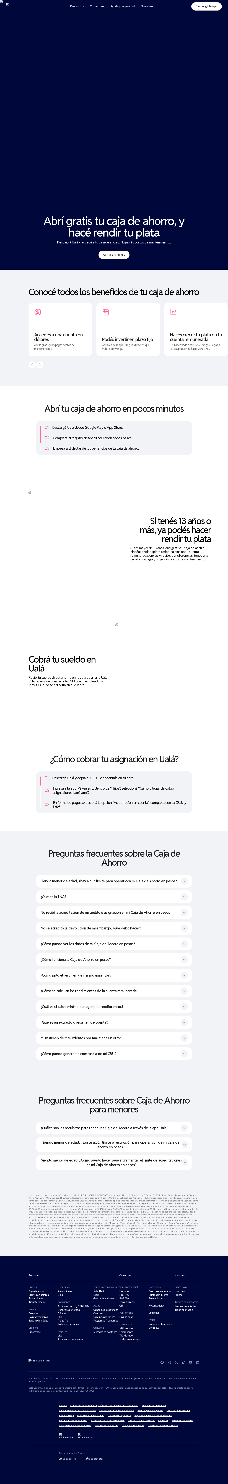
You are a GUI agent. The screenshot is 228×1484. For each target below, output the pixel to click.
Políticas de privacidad (154, 1405)
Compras (33, 1313)
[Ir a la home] (19, 6)
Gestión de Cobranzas (106, 1425)
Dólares (62, 1313)
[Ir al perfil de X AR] (176, 1362)
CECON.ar (163, 1420)
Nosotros (147, 6)
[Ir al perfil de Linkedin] (198, 1362)
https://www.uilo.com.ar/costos (94, 1220)
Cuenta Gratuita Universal (141, 1420)
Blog (96, 1295)
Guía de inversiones (103, 1298)
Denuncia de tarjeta (104, 1317)
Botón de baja (66, 1415)
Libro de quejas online (178, 1410)
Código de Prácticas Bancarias (75, 1425)
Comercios (97, 6)
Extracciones (35, 1298)
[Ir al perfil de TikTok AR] (183, 1362)
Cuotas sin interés (158, 1295)
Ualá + (61, 1295)
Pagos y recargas (38, 1317)
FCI (60, 1317)
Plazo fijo (63, 1320)
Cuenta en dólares (38, 1295)
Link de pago (126, 1317)
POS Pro (124, 1295)
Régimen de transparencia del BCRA (153, 1415)
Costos (63, 1405)
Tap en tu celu (127, 1302)
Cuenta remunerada (69, 1309)
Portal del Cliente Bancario (73, 1420)
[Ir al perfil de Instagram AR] (169, 1362)
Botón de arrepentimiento (90, 1415)
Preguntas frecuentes (105, 1320)
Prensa (178, 1295)
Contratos (99, 1313)
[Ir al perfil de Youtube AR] (190, 1362)
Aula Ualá (98, 1291)
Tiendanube (126, 1335)
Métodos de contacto (105, 1332)
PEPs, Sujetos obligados (150, 1410)
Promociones (65, 1291)
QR (121, 1305)
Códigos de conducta (133, 1425)
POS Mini (124, 1298)
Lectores (124, 1291)
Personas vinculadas (182, 1420)
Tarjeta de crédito (38, 1320)
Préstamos (34, 1332)
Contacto (154, 1327)
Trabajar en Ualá (184, 1309)
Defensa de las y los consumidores (77, 1410)
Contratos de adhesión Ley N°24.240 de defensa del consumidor (104, 1405)
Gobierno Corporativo (119, 1415)
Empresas (154, 1312)
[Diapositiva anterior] (32, 365)
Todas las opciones (68, 1324)
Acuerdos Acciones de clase (163, 1425)
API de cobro (126, 1328)
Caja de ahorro (36, 1291)
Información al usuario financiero (116, 1410)
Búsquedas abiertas (185, 1306)
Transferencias (37, 1302)
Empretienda (126, 1332)
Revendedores (157, 1305)
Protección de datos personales (108, 1420)
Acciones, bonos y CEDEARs (73, 1306)
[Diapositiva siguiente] (39, 365)
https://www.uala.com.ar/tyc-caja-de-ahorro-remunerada (155, 1234)
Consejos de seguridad (105, 1309)
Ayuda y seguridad (122, 6)
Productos (77, 6)
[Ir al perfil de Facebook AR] (162, 1362)
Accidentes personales (70, 1339)
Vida (60, 1335)
